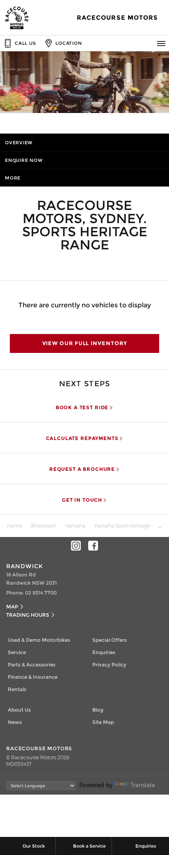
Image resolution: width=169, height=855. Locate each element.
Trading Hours (27, 615)
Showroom (44, 525)
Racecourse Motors (117, 17)
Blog (97, 710)
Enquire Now (24, 160)
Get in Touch (82, 500)
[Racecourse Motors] (17, 17)
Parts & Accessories (31, 664)
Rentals (17, 689)
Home (14, 525)
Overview (19, 142)
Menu (161, 43)
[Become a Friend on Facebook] (93, 545)
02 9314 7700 (41, 593)
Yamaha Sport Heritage (122, 525)
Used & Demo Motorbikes (39, 640)
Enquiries (103, 652)
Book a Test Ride (82, 407)
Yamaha (75, 525)
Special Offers (109, 640)
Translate (142, 784)
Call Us (25, 43)
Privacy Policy (109, 664)
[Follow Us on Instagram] (75, 545)
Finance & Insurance (32, 677)
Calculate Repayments (82, 438)
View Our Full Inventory (84, 343)
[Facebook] (157, 524)
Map (12, 607)
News (15, 722)
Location (68, 43)
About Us (19, 710)
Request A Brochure (82, 469)
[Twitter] (165, 524)
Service (17, 652)
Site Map (103, 722)
